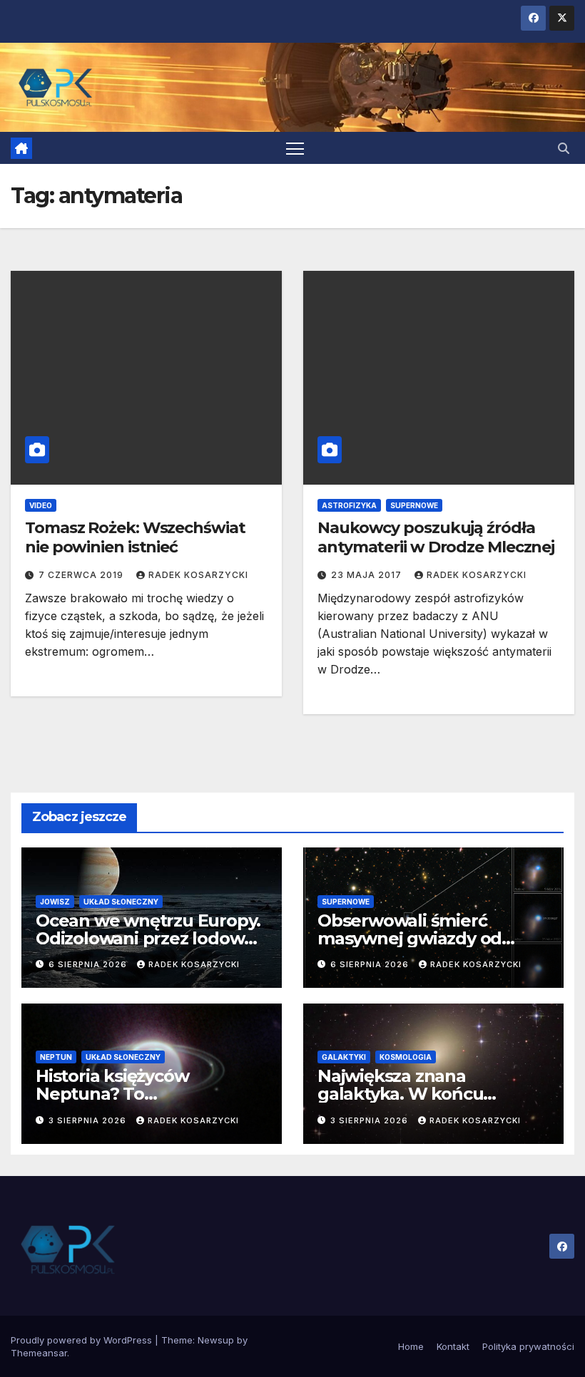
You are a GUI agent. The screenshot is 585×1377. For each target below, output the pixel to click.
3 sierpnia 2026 (89, 1120)
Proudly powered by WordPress (83, 1340)
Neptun (56, 1057)
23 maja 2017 (368, 574)
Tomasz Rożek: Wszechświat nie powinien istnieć (135, 537)
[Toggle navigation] (295, 148)
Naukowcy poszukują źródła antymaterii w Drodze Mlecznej (435, 537)
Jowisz (55, 901)
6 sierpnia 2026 (89, 964)
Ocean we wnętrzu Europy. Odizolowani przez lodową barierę (148, 938)
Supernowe (414, 505)
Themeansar (39, 1352)
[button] (563, 148)
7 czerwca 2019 (82, 574)
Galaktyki (344, 1057)
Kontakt (453, 1346)
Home (411, 1346)
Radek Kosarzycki (198, 574)
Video (40, 505)
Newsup (216, 1340)
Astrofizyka (349, 505)
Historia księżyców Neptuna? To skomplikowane (112, 1094)
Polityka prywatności (528, 1346)
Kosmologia (406, 1057)
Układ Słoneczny (120, 901)
